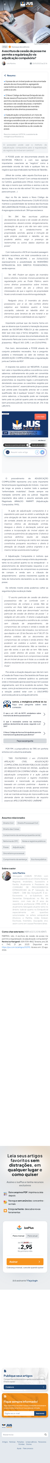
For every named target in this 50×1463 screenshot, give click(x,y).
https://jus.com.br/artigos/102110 (16, 947)
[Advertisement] (25, 1047)
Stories (29, 1444)
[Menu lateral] (5, 4)
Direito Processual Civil (28, 823)
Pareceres (42, 1442)
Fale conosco (28, 1448)
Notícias (12, 1442)
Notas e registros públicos (33, 841)
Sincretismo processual (13, 853)
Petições (20, 1442)
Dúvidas (21, 1444)
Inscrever (40, 1413)
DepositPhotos (43, 44)
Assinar (13, 1261)
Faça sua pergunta (25, 741)
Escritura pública (38, 859)
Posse (6, 847)
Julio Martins (19, 873)
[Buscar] (45, 1434)
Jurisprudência (31, 1442)
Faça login (32, 1280)
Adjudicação (18, 847)
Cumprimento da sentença (15, 859)
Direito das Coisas (11, 829)
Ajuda (19, 1448)
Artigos (5, 1442)
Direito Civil (8, 823)
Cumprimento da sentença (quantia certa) (21, 835)
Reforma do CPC (10, 841)
